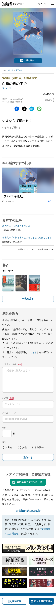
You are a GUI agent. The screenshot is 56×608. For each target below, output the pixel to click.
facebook (17, 109)
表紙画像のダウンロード (29, 482)
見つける (42, 4)
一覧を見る (28, 298)
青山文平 (6, 88)
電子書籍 (19, 70)
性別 (4, 442)
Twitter (24, 109)
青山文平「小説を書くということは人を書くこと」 (27, 238)
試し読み (30, 61)
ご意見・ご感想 (9, 365)
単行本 (10, 70)
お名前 (5, 398)
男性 (9, 447)
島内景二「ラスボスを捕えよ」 (17, 226)
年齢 (4, 428)
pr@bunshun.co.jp (28, 510)
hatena (31, 109)
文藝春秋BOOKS (12, 4)
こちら (33, 352)
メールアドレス (9, 413)
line (39, 109)
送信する (28, 457)
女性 (24, 447)
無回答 (40, 447)
